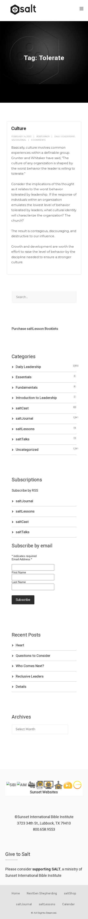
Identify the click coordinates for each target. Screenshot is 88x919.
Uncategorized (27, 450)
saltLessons (25, 429)
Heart (20, 645)
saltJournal (18, 140)
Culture (18, 128)
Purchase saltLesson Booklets (35, 329)
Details (21, 686)
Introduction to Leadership (36, 398)
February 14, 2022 (21, 136)
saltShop (70, 893)
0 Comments (38, 140)
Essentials (24, 377)
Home (16, 893)
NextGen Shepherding (42, 893)
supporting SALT (46, 869)
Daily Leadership (64, 136)
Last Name (19, 582)
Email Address (22, 559)
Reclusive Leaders (30, 676)
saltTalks (22, 439)
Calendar (68, 904)
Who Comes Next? (30, 666)
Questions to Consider (33, 656)
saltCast (22, 408)
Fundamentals (27, 387)
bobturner (43, 136)
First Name (19, 572)
